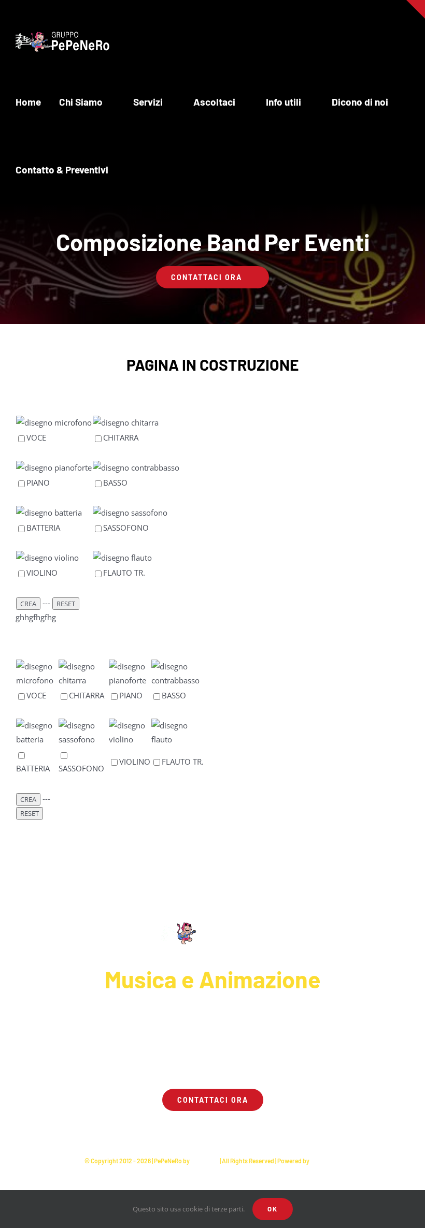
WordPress (325, 1160)
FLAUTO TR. (124, 572)
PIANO (38, 482)
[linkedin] (222, 1131)
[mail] (240, 1131)
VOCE (36, 437)
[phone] (259, 1131)
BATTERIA (43, 527)
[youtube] (203, 1131)
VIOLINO (42, 572)
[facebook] (166, 1131)
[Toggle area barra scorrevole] (415, 9)
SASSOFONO (126, 527)
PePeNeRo (205, 1160)
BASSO (115, 482)
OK (272, 1209)
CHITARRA (120, 437)
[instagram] (184, 1131)
